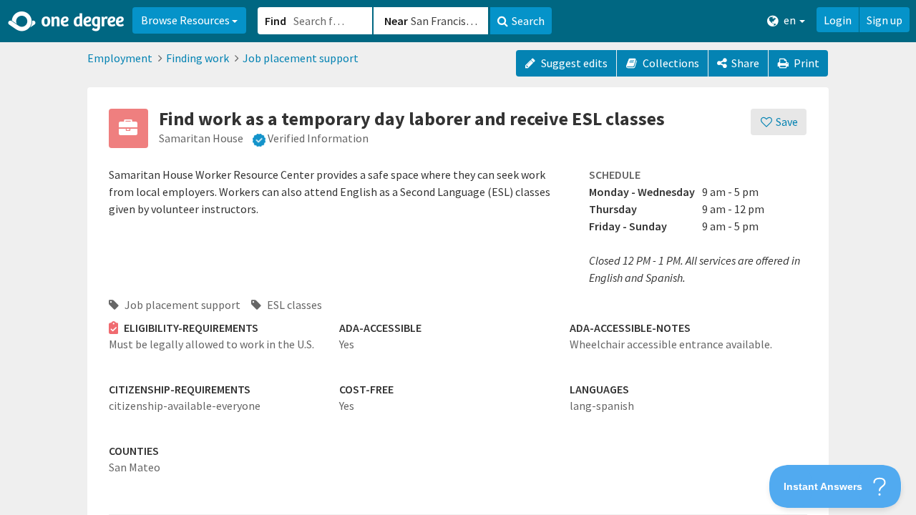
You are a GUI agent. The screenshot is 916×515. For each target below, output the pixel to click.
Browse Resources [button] (186, 20)
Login (838, 20)
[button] (458, 257)
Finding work (197, 58)
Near (396, 21)
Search (528, 21)
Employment (119, 58)
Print (805, 63)
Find (275, 21)
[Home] (67, 21)
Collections (669, 63)
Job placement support (301, 58)
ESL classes (293, 305)
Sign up (884, 20)
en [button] (789, 20)
